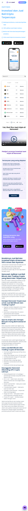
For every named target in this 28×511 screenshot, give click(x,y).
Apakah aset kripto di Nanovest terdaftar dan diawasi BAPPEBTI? (11, 164)
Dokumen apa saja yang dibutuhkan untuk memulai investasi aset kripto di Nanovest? (13, 184)
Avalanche (9, 108)
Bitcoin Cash (10, 112)
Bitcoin (8, 86)
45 (17, 122)
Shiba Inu (9, 105)
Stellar (8, 116)
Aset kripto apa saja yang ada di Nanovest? (11, 173)
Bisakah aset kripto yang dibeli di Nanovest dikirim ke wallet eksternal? (13, 189)
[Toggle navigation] (2, 2)
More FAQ (14, 195)
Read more (22, 86)
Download (22, 2)
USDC (8, 97)
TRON (8, 101)
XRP (7, 90)
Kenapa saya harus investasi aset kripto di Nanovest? (12, 169)
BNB (7, 93)
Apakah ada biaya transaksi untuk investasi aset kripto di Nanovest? (12, 178)
